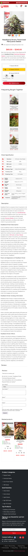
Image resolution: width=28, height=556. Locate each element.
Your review (5, 389)
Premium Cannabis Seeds (19, 551)
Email (3, 402)
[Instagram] (23, 537)
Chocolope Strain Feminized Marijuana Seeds (20, 441)
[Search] (17, 6)
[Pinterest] (20, 537)
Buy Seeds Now (14, 83)
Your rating (5, 384)
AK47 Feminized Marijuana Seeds (14, 129)
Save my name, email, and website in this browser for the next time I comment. (12, 410)
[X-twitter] (18, 537)
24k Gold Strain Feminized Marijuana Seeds (14, 147)
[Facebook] (15, 537)
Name (4, 397)
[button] (25, 6)
